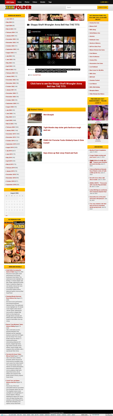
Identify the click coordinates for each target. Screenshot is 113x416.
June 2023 (9, 59)
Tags (50, 2)
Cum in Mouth (58, 69)
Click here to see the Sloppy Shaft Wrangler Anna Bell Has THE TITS (56, 85)
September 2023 (11, 49)
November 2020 (11, 96)
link (112, 392)
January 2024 (10, 36)
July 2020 (9, 110)
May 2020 (9, 117)
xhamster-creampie (61, 71)
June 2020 (9, 113)
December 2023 (11, 39)
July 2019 (9, 150)
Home (19, 2)
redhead (43, 71)
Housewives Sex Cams (96, 63)
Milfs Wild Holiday (95, 87)
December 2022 (11, 80)
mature (37, 71)
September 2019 (11, 144)
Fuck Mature (93, 53)
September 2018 (11, 184)
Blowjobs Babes (94, 90)
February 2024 (10, 32)
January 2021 (10, 90)
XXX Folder (10, 2)
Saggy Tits (48, 71)
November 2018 (11, 178)
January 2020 (10, 130)
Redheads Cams (94, 39)
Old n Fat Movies (94, 56)
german (64, 69)
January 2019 (10, 171)
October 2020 (10, 100)
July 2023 (9, 56)
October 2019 (10, 140)
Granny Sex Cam (94, 23)
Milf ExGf (92, 77)
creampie (51, 69)
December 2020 (11, 93)
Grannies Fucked (94, 80)
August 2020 (10, 107)
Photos (27, 2)
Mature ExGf (93, 26)
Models (42, 2)
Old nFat (92, 36)
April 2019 (9, 161)
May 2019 (9, 157)
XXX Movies (99, 147)
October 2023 (10, 46)
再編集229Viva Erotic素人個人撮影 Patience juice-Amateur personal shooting (98, 162)
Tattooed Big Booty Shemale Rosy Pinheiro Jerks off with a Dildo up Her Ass (98, 170)
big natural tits (39, 69)
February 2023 (10, 73)
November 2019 (11, 137)
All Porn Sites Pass (95, 46)
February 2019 (10, 167)
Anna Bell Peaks (37, 75)
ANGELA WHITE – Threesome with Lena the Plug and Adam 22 (98, 184)
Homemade (76, 69)
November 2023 (11, 42)
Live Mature (93, 83)
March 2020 (9, 123)
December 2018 (11, 174)
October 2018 (10, 181)
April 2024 (9, 25)
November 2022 (11, 83)
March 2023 (9, 69)
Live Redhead (94, 67)
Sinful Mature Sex (95, 33)
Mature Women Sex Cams (97, 50)
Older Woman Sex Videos (97, 94)
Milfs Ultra (93, 73)
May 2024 (9, 22)
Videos (35, 2)
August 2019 (10, 147)
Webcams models (15, 267)
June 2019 (9, 154)
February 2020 (10, 127)
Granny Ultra (93, 60)
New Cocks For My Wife (97, 70)
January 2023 (10, 76)
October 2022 (10, 86)
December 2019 (11, 134)
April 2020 (9, 120)
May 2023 (9, 63)
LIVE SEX (104, 2)
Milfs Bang (93, 29)
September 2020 (11, 103)
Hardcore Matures (95, 43)
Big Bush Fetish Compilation (98, 150)
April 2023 (9, 66)
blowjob (45, 69)
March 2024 (9, 29)
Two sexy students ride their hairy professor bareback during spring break (98, 205)
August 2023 (10, 52)
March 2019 (9, 164)
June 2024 (9, 19)
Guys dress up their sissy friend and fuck (60, 153)
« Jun (6, 215)
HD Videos (70, 69)
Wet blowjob (48, 115)
